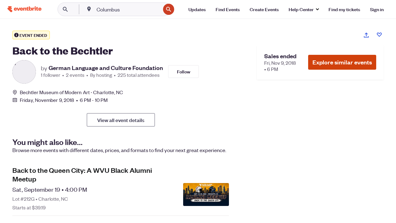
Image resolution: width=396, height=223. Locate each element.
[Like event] (379, 34)
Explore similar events (342, 62)
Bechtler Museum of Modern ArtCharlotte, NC (71, 92)
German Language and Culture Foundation (106, 68)
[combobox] (128, 9)
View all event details (120, 119)
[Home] (24, 9)
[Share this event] (366, 35)
